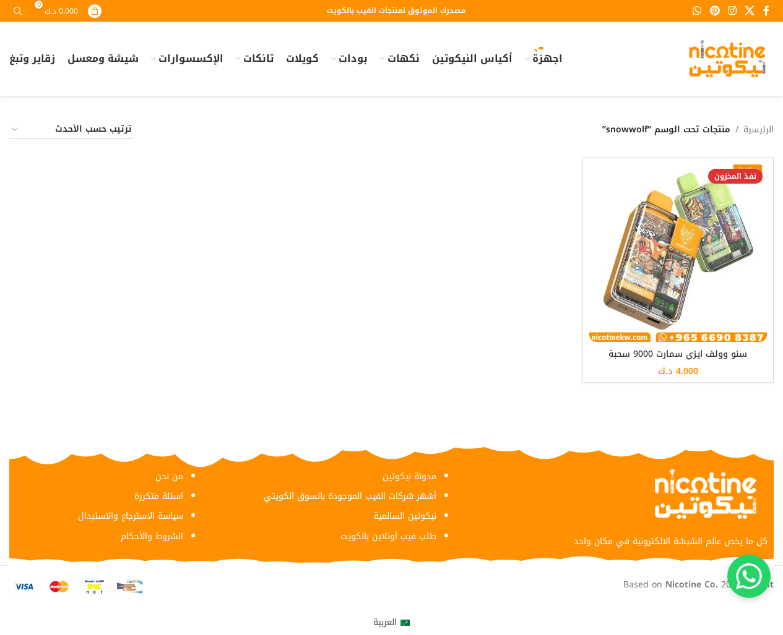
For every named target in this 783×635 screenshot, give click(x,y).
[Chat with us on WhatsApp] (749, 576)
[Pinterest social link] (715, 10)
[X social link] (750, 10)
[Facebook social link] (766, 10)
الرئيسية (758, 130)
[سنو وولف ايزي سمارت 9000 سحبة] (678, 253)
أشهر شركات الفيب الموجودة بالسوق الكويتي (350, 496)
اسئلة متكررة (158, 496)
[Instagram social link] (732, 10)
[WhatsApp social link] (697, 10)
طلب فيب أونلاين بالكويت (388, 536)
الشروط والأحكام (152, 536)
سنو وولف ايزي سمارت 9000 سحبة (677, 354)
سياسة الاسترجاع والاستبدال (130, 516)
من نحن (169, 476)
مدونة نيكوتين (409, 476)
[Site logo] (727, 58)
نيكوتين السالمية (405, 516)
